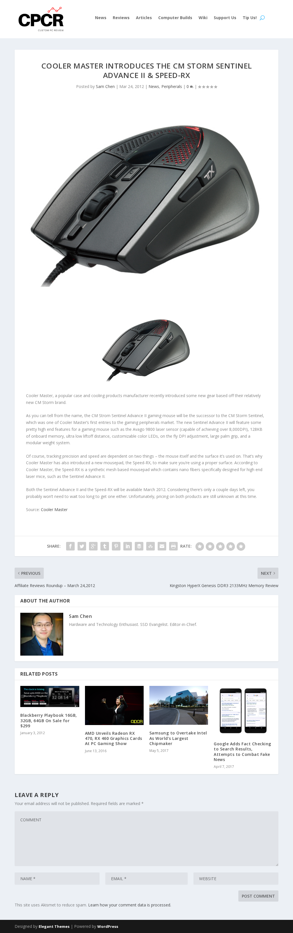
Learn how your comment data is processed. (129, 905)
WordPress (107, 926)
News (100, 18)
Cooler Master (54, 509)
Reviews (121, 18)
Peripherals (171, 86)
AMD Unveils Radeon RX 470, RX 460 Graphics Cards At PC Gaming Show (113, 738)
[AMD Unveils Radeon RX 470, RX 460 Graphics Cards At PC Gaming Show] (114, 705)
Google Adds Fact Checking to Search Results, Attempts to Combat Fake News (242, 751)
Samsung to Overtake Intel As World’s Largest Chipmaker (178, 738)
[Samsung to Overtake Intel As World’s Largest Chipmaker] (178, 705)
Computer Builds (175, 18)
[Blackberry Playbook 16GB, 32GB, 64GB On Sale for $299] (49, 696)
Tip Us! (250, 18)
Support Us (225, 18)
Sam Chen (105, 86)
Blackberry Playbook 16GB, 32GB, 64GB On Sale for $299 (48, 720)
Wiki (203, 18)
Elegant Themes (54, 926)
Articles (144, 18)
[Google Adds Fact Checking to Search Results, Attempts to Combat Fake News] (243, 711)
